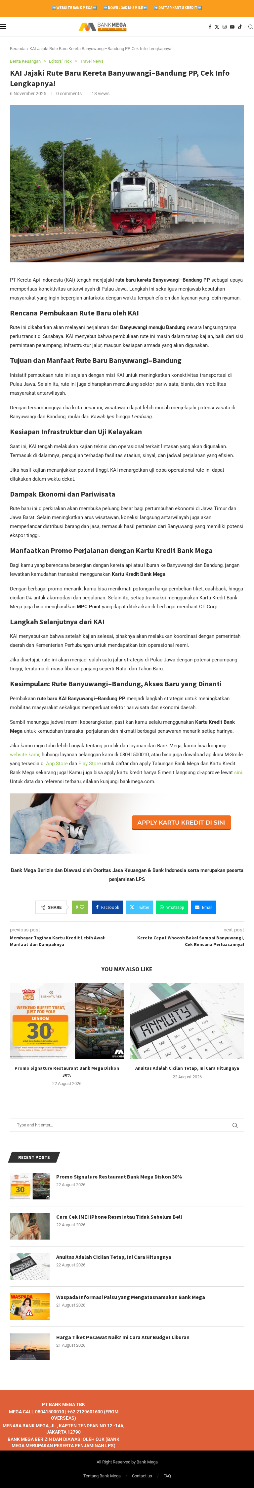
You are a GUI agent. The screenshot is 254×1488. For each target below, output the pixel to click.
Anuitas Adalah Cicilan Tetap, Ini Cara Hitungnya (187, 1068)
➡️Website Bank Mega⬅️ (74, 7)
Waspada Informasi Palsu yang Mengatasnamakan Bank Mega (130, 1297)
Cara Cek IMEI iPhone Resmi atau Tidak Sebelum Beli (119, 1216)
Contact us (142, 1475)
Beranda (17, 48)
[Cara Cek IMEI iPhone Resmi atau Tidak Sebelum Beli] (30, 1226)
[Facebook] (210, 26)
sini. (238, 773)
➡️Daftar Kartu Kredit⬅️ (178, 7)
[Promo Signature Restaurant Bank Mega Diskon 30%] (67, 1021)
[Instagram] (225, 26)
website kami (24, 755)
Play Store (89, 764)
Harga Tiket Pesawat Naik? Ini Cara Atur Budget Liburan (123, 1337)
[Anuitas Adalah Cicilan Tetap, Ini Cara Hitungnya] (187, 1021)
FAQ (167, 1475)
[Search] (250, 26)
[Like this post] (82, 907)
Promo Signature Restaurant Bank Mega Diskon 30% (119, 1176)
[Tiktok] (240, 26)
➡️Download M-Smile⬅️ (125, 7)
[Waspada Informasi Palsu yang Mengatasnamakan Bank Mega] (30, 1306)
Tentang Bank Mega (102, 1475)
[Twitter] (217, 26)
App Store (57, 764)
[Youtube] (232, 26)
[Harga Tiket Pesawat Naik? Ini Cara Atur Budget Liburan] (30, 1346)
